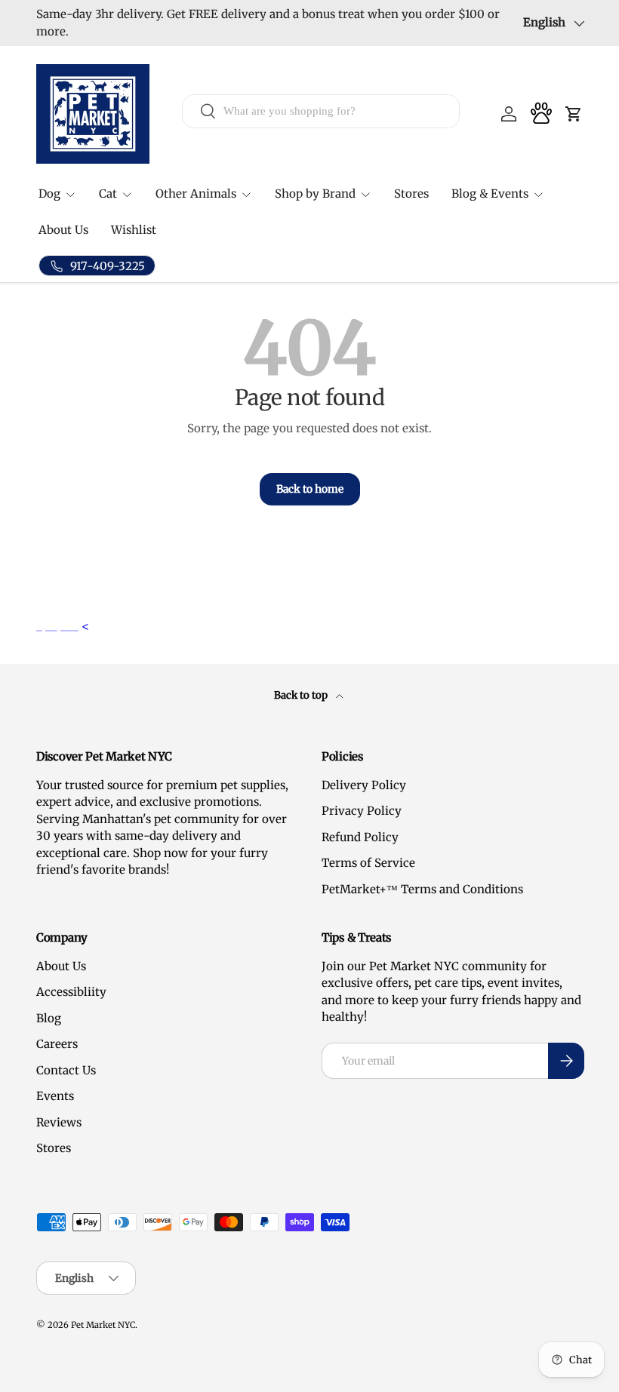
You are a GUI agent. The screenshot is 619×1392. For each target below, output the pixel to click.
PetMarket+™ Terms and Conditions (422, 889)
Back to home (309, 489)
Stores (411, 193)
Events (55, 1096)
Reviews (59, 1122)
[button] (573, 114)
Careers (57, 1044)
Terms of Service (368, 863)
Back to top (302, 695)
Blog (48, 1018)
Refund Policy (360, 837)
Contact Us (66, 1070)
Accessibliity (71, 992)
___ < (74, 626)
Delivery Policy (364, 785)
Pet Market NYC (103, 1325)
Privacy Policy (362, 811)
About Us (63, 230)
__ (52, 626)
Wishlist (133, 230)
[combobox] (321, 111)
